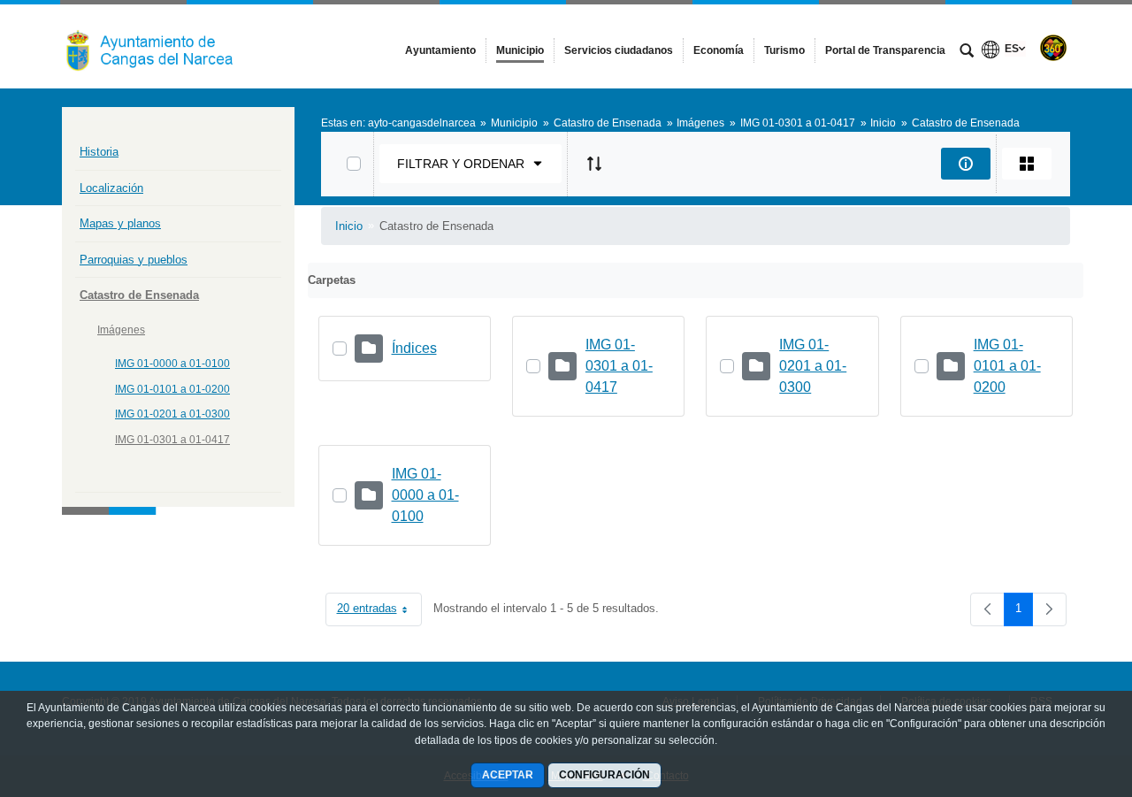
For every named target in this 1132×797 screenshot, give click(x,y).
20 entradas (379, 612)
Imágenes (121, 330)
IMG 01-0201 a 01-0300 (172, 414)
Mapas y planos (120, 223)
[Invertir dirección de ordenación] (594, 163)
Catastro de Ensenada (139, 295)
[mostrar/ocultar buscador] (967, 52)
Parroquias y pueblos (133, 259)
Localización (111, 188)
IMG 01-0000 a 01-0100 (172, 363)
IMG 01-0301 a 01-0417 (172, 439)
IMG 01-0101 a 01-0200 (172, 389)
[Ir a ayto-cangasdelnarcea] (159, 46)
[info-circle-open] (965, 164)
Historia (99, 151)
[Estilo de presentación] (1027, 164)
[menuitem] (440, 50)
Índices (414, 348)
